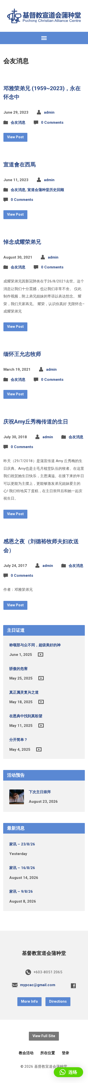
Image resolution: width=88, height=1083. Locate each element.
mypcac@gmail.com (37, 985)
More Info (29, 1001)
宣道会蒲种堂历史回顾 (45, 190)
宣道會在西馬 (19, 164)
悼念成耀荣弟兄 (22, 242)
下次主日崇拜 (40, 792)
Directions (58, 1001)
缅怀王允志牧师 (22, 354)
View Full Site (44, 1036)
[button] (68, 1072)
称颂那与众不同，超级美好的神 (35, 645)
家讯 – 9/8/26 (21, 891)
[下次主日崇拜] (16, 801)
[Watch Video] (40, 654)
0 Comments (52, 122)
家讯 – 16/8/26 (22, 868)
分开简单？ (18, 739)
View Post (15, 137)
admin (49, 112)
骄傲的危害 (18, 668)
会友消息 (18, 122)
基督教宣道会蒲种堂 (44, 953)
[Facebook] (73, 985)
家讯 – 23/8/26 (22, 844)
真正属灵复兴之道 (24, 692)
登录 (65, 1053)
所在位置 (47, 1053)
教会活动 (26, 1053)
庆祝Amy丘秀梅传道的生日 (35, 421)
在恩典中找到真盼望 (25, 716)
